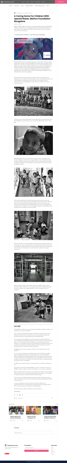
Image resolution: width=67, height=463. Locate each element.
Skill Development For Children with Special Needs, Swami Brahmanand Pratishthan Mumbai (15, 417)
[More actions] (52, 13)
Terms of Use (38, 461)
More (48, 5)
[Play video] (33, 49)
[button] (56, 5)
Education (17, 5)
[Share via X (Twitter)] (17, 394)
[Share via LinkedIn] (19, 394)
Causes (52, 449)
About (52, 447)
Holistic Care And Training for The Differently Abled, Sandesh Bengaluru (32, 417)
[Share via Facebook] (14, 394)
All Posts (10, 5)
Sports (22, 5)
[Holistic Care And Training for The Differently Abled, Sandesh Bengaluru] (33, 410)
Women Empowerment (40, 5)
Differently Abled (29, 5)
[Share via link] (22, 394)
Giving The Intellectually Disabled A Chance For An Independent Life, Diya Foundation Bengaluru (50, 417)
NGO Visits (53, 451)
